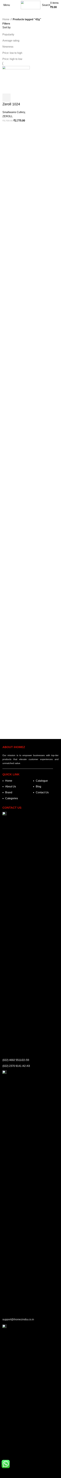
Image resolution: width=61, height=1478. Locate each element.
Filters (6, 23)
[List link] (15, 792)
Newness (7, 46)
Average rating (10, 40)
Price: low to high (12, 53)
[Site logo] (30, 4)
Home (5, 19)
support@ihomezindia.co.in (18, 1319)
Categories (10, 12)
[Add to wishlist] (15, 97)
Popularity (8, 34)
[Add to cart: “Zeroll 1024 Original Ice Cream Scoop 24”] (6, 97)
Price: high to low (12, 59)
